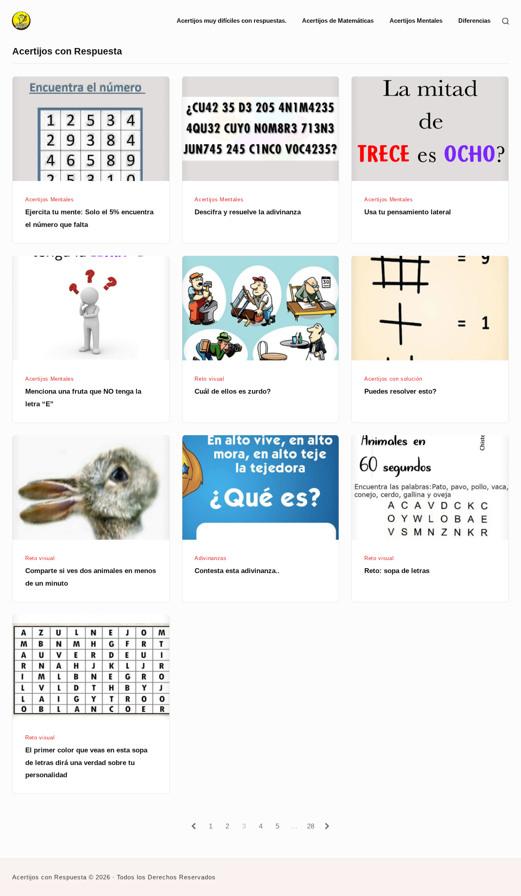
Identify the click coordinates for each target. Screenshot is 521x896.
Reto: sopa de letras (396, 571)
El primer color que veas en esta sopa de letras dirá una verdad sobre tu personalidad (86, 762)
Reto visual (209, 379)
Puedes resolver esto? (400, 391)
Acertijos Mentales (416, 20)
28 (312, 826)
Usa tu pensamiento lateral (407, 212)
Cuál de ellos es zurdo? (233, 391)
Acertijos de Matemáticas (338, 20)
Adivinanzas (210, 558)
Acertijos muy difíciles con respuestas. (232, 20)
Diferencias (474, 20)
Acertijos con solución (393, 379)
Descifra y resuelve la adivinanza (248, 212)
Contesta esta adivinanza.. (237, 571)
